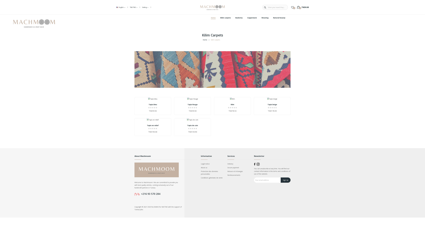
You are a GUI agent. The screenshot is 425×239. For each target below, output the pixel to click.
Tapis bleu (153, 105)
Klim (232, 105)
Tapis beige (272, 105)
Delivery (230, 164)
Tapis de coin (192, 125)
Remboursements (233, 175)
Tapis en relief (153, 125)
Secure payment (233, 168)
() (292, 7)
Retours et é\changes (235, 171)
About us (204, 168)
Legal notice (205, 164)
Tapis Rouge (193, 105)
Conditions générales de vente (212, 178)
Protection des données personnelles (209, 172)
